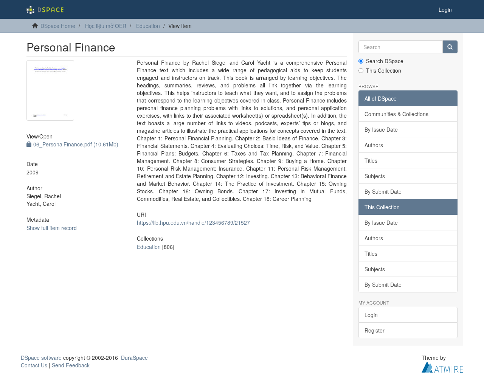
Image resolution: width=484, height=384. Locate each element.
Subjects (375, 176)
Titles (371, 160)
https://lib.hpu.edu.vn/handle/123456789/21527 (193, 222)
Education (148, 26)
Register (375, 330)
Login (371, 315)
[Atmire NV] (442, 366)
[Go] (450, 46)
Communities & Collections (396, 114)
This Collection (383, 70)
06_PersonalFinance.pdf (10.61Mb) (75, 144)
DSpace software (41, 357)
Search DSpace (384, 61)
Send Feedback (71, 365)
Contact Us (34, 365)
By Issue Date (381, 129)
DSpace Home (57, 26)
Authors (374, 145)
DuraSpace (134, 357)
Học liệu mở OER (105, 26)
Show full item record (51, 228)
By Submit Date (383, 191)
